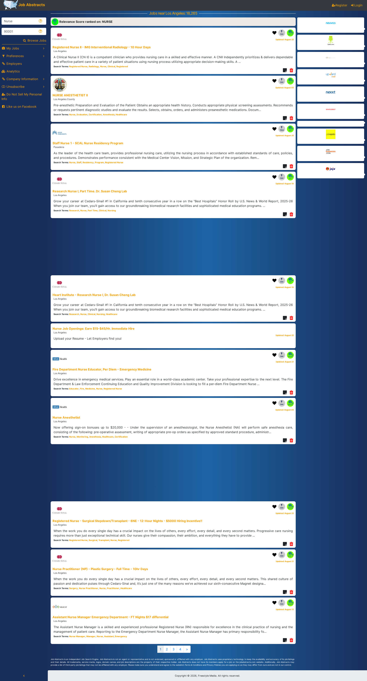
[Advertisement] (330, 208)
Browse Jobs (37, 40)
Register (341, 5)
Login (358, 5)
